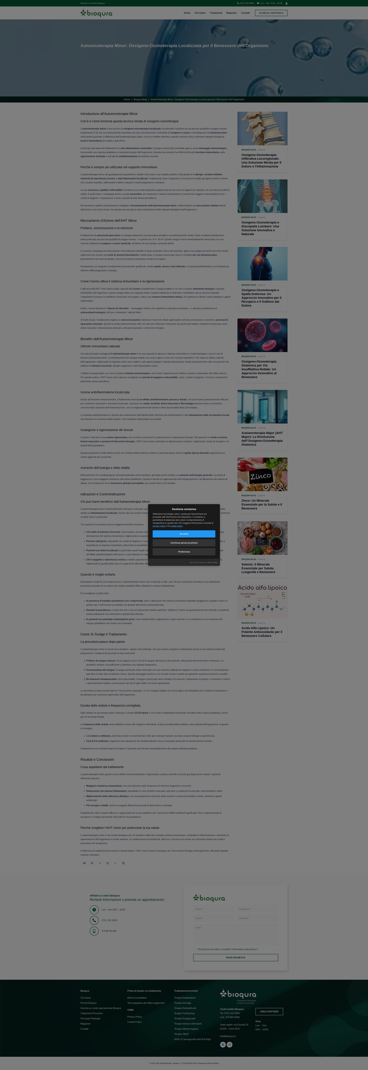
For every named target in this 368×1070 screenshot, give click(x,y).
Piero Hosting (212, 562)
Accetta (184, 533)
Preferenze (184, 551)
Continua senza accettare (184, 542)
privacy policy (159, 526)
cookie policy (176, 526)
